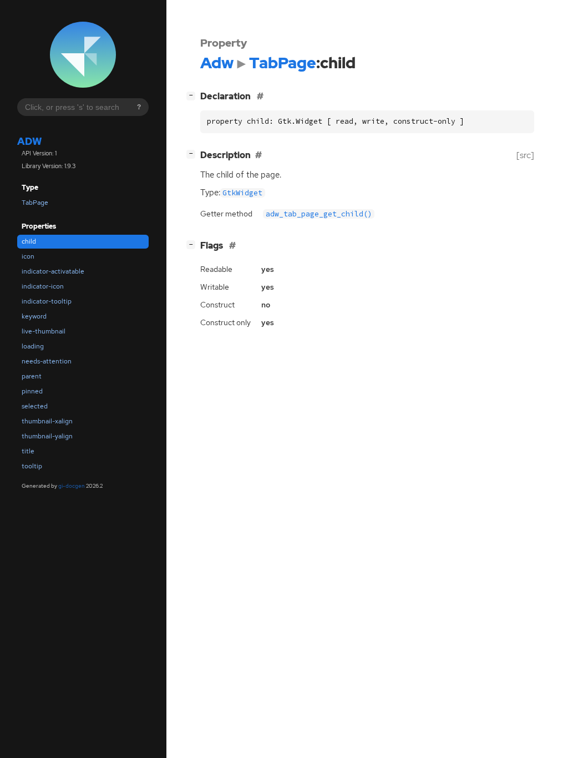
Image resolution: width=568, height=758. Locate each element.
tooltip (32, 466)
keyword (34, 316)
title (28, 451)
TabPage (35, 202)
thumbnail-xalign (47, 421)
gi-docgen (71, 485)
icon (28, 256)
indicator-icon (43, 286)
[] (193, 94)
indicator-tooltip (47, 301)
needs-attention (47, 361)
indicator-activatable (53, 271)
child (29, 241)
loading (33, 346)
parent (32, 376)
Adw (29, 141)
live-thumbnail (43, 331)
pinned (32, 391)
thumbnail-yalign (47, 436)
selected (35, 406)
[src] (525, 155)
